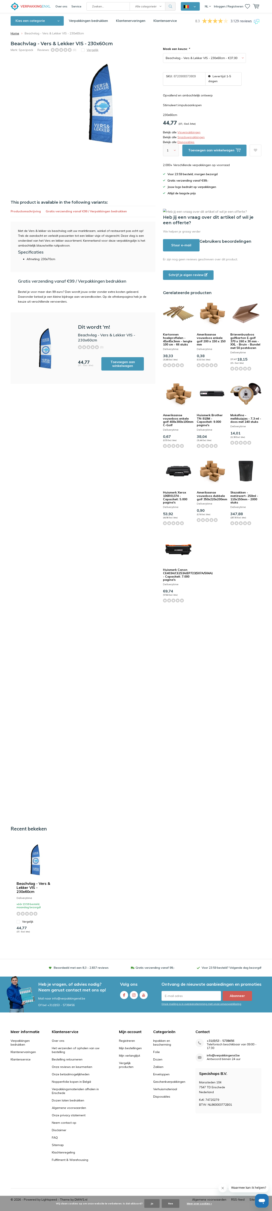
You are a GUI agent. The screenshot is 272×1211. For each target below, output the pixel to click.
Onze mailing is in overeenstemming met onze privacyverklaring (201, 1003)
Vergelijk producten (126, 1065)
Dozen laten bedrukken (68, 1100)
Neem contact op (64, 1123)
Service (76, 6)
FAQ (55, 1137)
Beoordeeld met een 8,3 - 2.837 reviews (81, 968)
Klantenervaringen (130, 20)
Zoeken (170, 6)
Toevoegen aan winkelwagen (122, 364)
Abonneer (237, 996)
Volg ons (128, 984)
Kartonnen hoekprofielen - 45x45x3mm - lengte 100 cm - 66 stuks (177, 339)
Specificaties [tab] (31, 252)
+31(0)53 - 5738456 (61, 1005)
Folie (156, 1052)
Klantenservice (165, 20)
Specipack (26, 50)
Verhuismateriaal (165, 1089)
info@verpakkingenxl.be (223, 1055)
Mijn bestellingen (130, 1048)
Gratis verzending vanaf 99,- (155, 968)
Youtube (144, 995)
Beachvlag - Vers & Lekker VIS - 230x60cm (33, 887)
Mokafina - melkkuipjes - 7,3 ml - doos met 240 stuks (245, 418)
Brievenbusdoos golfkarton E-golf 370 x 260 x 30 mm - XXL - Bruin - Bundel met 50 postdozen (245, 341)
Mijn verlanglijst (129, 1055)
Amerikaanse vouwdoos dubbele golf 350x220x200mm (212, 496)
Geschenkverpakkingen (169, 1082)
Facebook (124, 995)
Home (15, 33)
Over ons (61, 6)
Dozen (157, 1059)
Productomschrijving (26, 211)
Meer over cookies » (199, 1203)
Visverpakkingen (188, 132)
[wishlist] (247, 6)
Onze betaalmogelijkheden (70, 1074)
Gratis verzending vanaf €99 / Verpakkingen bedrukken (86, 211)
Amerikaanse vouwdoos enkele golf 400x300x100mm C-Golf (178, 420)
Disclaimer (59, 1130)
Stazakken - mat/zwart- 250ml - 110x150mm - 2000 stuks (244, 497)
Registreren (127, 1041)
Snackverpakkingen (191, 137)
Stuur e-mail (181, 245)
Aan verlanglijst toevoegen (255, 150)
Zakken (158, 1067)
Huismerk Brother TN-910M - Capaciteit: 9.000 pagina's (210, 420)
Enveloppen (161, 1074)
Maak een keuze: (176, 49)
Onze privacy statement (68, 1115)
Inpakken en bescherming (162, 1042)
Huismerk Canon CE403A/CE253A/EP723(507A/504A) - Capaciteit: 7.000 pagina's (188, 575)
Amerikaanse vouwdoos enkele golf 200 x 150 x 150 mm (211, 339)
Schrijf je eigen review (186, 275)
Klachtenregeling (63, 1152)
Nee (170, 1203)
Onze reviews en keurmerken (72, 1067)
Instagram (134, 995)
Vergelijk (27, 921)
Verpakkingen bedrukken (88, 20)
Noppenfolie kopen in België (71, 1082)
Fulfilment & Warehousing (70, 1160)
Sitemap (58, 1145)
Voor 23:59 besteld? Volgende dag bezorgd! (231, 968)
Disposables (185, 142)
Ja (152, 1203)
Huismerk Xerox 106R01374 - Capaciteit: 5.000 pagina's (175, 497)
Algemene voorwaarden (69, 1108)
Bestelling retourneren (67, 1059)
